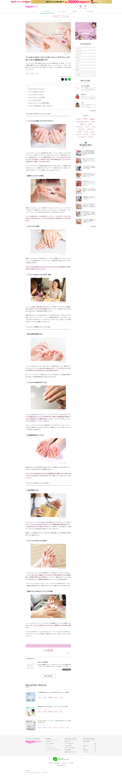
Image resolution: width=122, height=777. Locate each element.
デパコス (55, 727)
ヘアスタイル (81, 129)
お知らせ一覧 (67, 741)
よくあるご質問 (89, 11)
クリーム (67, 727)
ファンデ (92, 134)
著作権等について (65, 763)
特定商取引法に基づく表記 (70, 751)
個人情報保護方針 (57, 763)
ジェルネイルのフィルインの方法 (36, 97)
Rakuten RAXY (32, 7)
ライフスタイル (82, 137)
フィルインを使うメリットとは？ (36, 91)
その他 (77, 69)
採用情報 (71, 763)
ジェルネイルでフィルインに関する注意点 (38, 103)
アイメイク (78, 54)
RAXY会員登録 (86, 741)
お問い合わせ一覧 (36, 772)
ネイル (77, 63)
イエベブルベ (89, 129)
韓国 (90, 124)
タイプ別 (90, 137)
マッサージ (56, 697)
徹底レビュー (83, 124)
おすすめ (44, 697)
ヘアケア (78, 60)
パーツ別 (86, 131)
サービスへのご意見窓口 (70, 747)
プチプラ (56, 711)
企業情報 (50, 763)
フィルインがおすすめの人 (34, 100)
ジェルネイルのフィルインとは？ (36, 89)
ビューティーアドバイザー (51, 749)
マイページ (48, 745)
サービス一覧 (28, 772)
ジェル (37, 73)
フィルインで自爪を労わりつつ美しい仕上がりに (40, 106)
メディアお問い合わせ (69, 743)
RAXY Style (47, 11)
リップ (93, 126)
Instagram (85, 745)
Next (68, 653)
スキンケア (31, 71)
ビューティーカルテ (50, 747)
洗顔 (60, 711)
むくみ (62, 697)
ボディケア (78, 57)
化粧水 (92, 131)
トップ (32, 11)
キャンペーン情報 (61, 11)
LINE (84, 747)
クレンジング (61, 727)
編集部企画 (50, 697)
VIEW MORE (93, 110)
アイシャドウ (79, 126)
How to (28, 73)
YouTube (85, 751)
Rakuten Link (86, 749)
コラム (77, 66)
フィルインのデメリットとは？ (36, 94)
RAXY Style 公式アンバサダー (82, 121)
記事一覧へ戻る (48, 676)
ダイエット (79, 134)
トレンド (87, 126)
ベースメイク (79, 51)
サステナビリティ (45, 772)
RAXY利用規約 (68, 749)
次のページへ (48, 646)
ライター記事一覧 (66, 669)
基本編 (32, 73)
